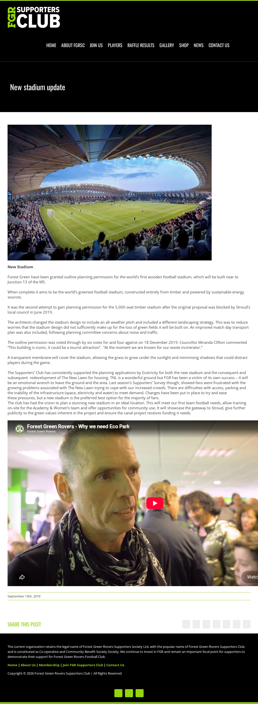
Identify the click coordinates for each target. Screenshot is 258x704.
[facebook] (129, 693)
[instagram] (140, 693)
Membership (49, 665)
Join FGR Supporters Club (83, 665)
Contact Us (115, 665)
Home (12, 665)
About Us (28, 665)
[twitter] (118, 693)
